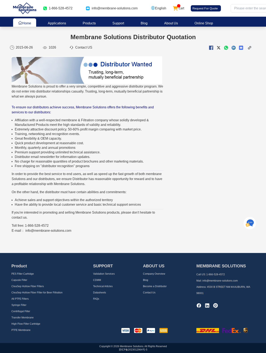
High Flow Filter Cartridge (25, 323)
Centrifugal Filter (20, 311)
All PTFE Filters (20, 298)
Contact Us (149, 292)
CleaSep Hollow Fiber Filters (27, 286)
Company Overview (154, 273)
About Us (171, 23)
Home (26, 23)
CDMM (97, 280)
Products (89, 23)
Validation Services (104, 273)
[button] (158, 8)
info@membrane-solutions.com (115, 8)
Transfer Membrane (22, 317)
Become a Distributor (155, 286)
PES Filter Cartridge (22, 273)
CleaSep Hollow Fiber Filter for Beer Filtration (37, 292)
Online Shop (204, 23)
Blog (144, 23)
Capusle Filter (19, 280)
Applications (57, 23)
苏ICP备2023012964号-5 (133, 349)
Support (118, 23)
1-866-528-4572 (215, 274)
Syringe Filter (18, 305)
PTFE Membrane (21, 330)
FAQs (96, 298)
